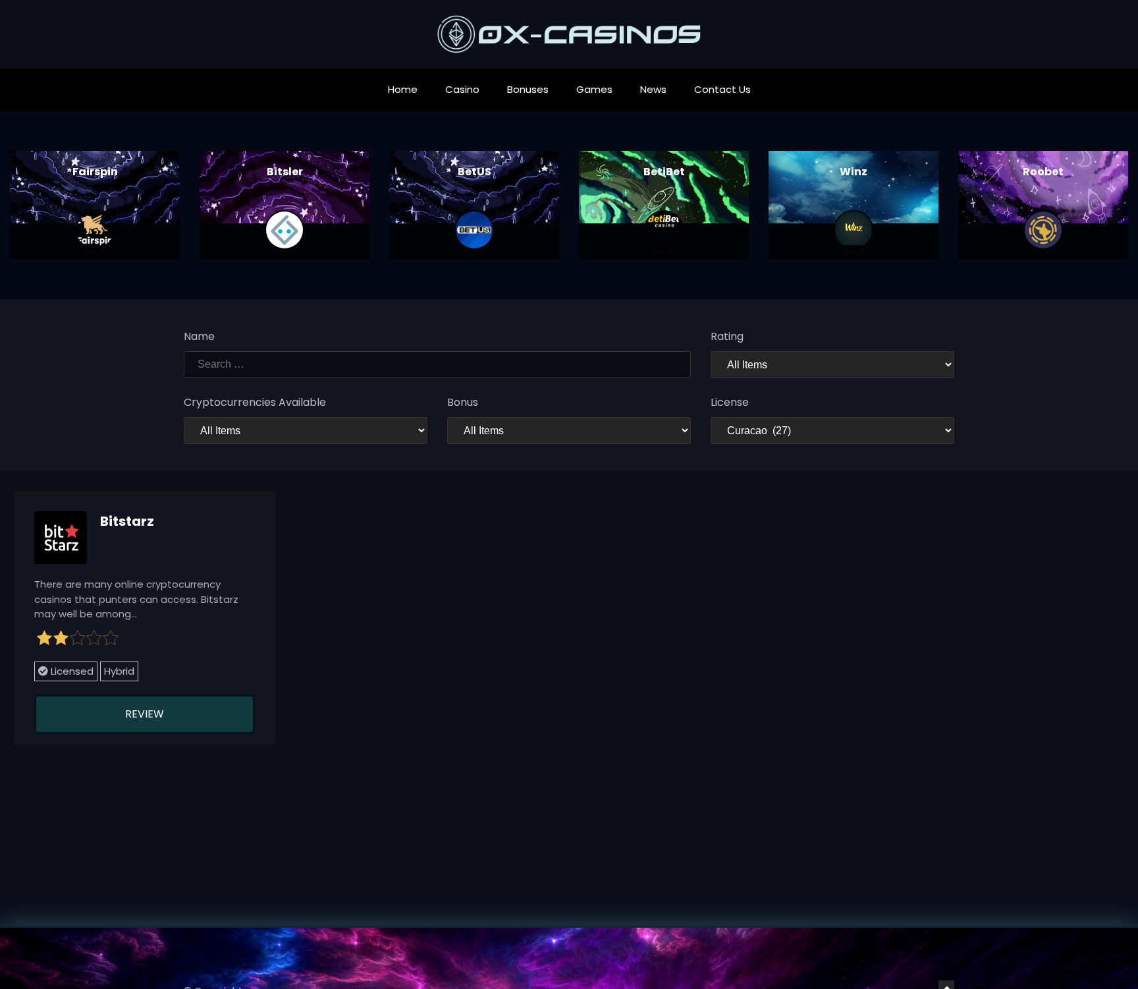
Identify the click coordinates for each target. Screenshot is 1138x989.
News (653, 89)
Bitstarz (127, 521)
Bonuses (528, 89)
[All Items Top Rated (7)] (832, 364)
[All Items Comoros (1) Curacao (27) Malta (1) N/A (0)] (832, 430)
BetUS (474, 171)
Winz (853, 171)
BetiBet (664, 171)
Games (594, 89)
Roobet (1043, 171)
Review (144, 713)
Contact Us (722, 89)
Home (403, 89)
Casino (462, 89)
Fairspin (95, 171)
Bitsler (285, 171)
